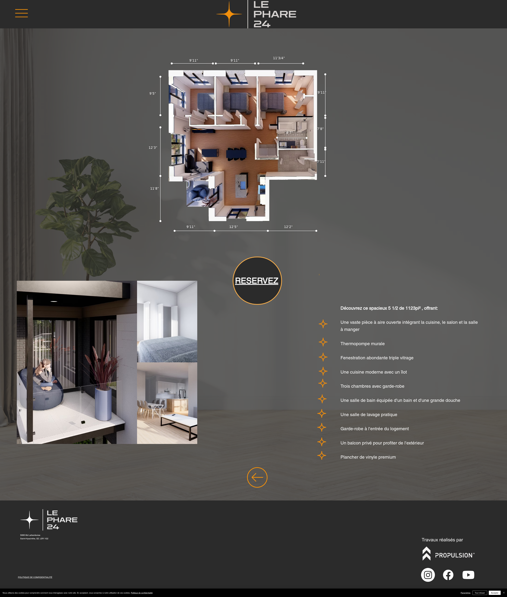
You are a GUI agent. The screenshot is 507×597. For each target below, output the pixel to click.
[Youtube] (468, 575)
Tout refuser (480, 592)
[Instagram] (428, 575)
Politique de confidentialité (142, 592)
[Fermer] (503, 593)
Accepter (494, 592)
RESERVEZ (256, 280)
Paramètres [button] (465, 592)
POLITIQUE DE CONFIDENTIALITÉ (35, 577)
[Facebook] (448, 575)
